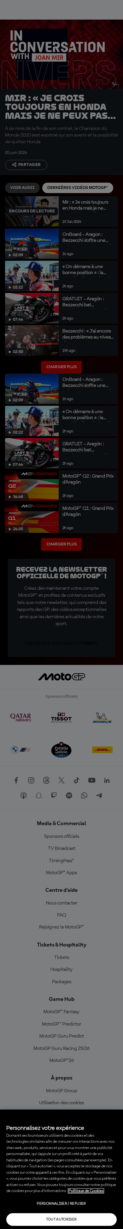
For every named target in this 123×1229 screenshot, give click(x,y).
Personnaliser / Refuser (61, 1204)
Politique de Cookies (85, 1191)
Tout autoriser (61, 1219)
